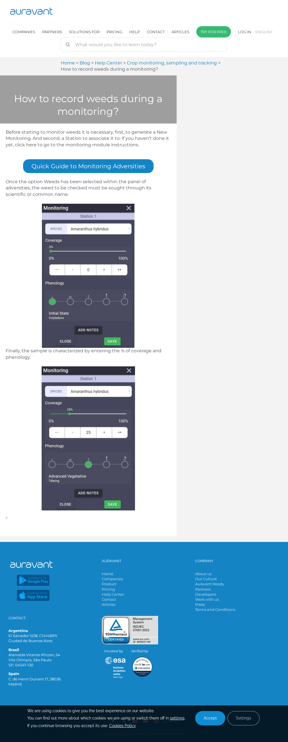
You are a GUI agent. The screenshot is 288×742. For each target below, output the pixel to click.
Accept (210, 718)
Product (109, 584)
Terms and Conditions (215, 609)
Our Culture (206, 579)
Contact (109, 599)
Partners (203, 589)
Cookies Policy (122, 725)
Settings (243, 718)
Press (200, 604)
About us (203, 573)
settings (177, 718)
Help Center (113, 594)
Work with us (207, 599)
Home (107, 573)
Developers (205, 594)
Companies (112, 579)
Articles (108, 604)
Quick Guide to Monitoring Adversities (88, 166)
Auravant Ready (209, 584)
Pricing (108, 589)
